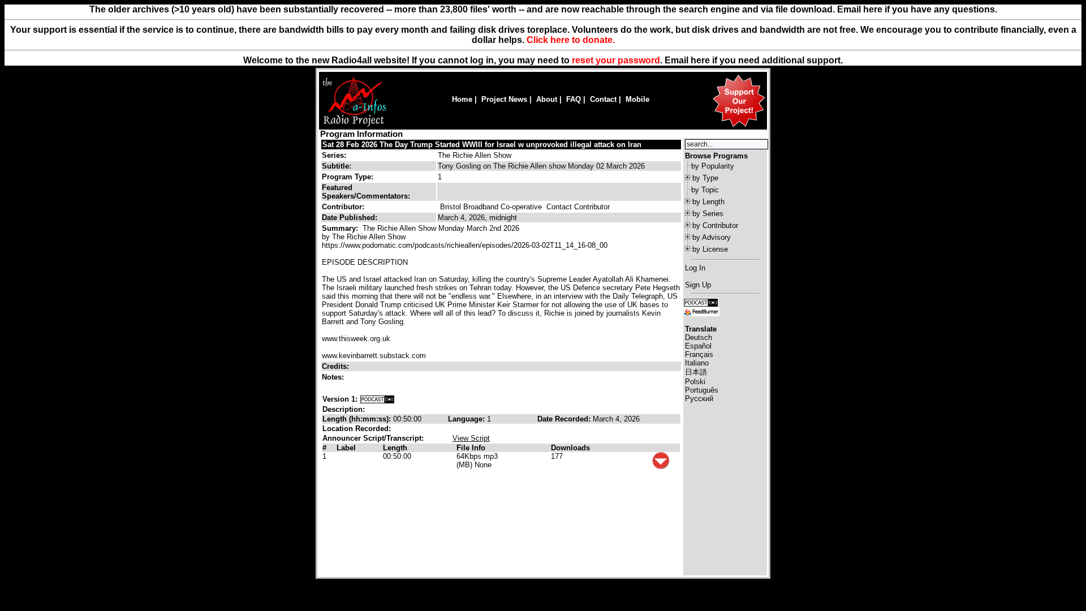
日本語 (696, 372)
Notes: (334, 377)
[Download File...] (660, 466)
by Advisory (711, 237)
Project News (504, 99)
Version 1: (339, 399)
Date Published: (349, 217)
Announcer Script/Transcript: (373, 438)
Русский (699, 398)
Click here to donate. (571, 40)
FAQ (573, 99)
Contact (603, 99)
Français (699, 354)
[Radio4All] (354, 126)
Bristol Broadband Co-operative (491, 207)
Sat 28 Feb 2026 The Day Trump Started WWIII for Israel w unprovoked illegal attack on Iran (481, 144)
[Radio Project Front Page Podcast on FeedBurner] (701, 311)
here (700, 60)
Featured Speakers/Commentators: (366, 191)
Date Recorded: (565, 419)
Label (346, 448)
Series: (334, 155)
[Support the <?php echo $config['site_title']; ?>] (738, 126)
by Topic (705, 190)
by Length (708, 201)
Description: (343, 409)
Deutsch (698, 337)
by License (710, 249)
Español (698, 346)
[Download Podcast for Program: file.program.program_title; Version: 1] (377, 399)
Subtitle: (336, 166)
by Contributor (715, 225)
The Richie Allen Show (474, 155)
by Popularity (712, 166)
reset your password (616, 60)
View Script (471, 438)
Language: (467, 419)
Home (462, 99)
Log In (695, 268)
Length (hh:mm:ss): (357, 419)
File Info (470, 448)
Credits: (336, 366)
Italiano (697, 363)
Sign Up (698, 285)
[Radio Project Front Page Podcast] (700, 302)
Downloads (570, 448)
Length (395, 448)
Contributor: (343, 207)
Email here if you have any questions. (917, 9)
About (546, 99)
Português (701, 390)
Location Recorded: (356, 428)
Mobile (637, 99)
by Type (705, 178)
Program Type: (347, 177)
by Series (707, 213)
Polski (695, 381)
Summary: (341, 228)
